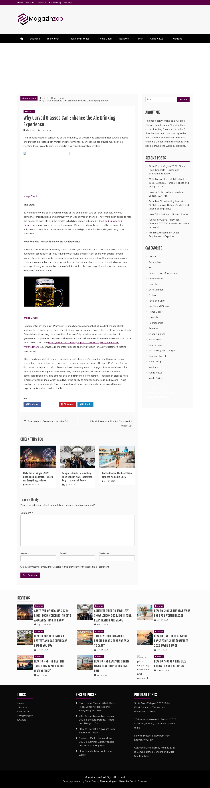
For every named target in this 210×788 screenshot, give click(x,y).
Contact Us (41, 2)
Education (154, 284)
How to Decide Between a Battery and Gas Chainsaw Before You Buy (50, 640)
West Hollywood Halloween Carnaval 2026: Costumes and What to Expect (169, 223)
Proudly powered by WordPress (80, 781)
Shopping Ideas (157, 333)
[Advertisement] (105, 66)
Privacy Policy (55, 2)
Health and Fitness (79, 38)
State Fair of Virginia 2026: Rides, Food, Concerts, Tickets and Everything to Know (38, 477)
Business (35, 38)
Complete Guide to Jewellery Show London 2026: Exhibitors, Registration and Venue (77, 477)
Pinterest (68, 404)
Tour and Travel (157, 355)
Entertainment (156, 289)
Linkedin (86, 404)
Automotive (155, 261)
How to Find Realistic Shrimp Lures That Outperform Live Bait (111, 666)
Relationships (156, 322)
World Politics (156, 378)
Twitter (51, 404)
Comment (26, 512)
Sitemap (68, 2)
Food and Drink (157, 300)
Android (153, 256)
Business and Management (163, 273)
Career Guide (156, 278)
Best (151, 267)
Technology (53, 38)
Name (24, 553)
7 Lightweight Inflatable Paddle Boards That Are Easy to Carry (111, 640)
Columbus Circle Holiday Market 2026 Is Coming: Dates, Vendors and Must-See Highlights (169, 205)
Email (63, 553)
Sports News (156, 344)
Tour (140, 38)
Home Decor (105, 38)
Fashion (153, 295)
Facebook (33, 404)
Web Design (155, 361)
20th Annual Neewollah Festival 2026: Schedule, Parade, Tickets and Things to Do (169, 183)
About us (30, 2)
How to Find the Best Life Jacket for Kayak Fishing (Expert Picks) (49, 666)
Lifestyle (153, 317)
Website (104, 553)
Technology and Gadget (162, 350)
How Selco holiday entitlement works (169, 214)
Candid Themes (138, 781)
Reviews (124, 38)
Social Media (155, 339)
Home (20, 2)
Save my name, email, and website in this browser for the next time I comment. (66, 566)
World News (156, 38)
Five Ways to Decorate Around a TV (48, 421)
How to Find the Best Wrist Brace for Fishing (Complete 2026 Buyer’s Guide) (171, 640)
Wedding (177, 38)
